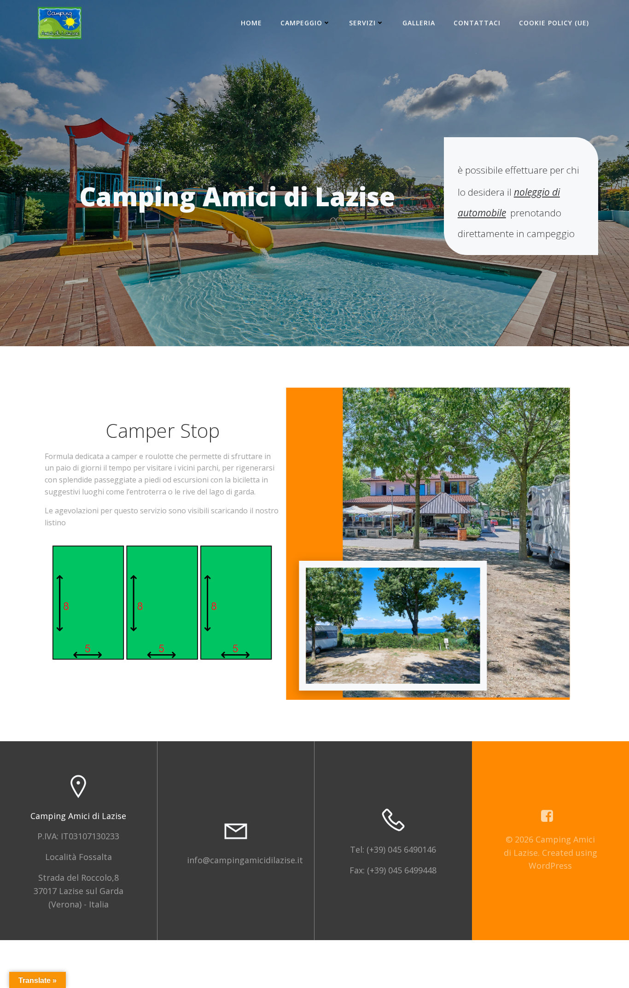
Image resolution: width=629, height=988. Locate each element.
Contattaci (477, 22)
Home (251, 22)
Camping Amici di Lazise (78, 815)
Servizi (362, 22)
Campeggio (301, 22)
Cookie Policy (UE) (554, 22)
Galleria (418, 22)
